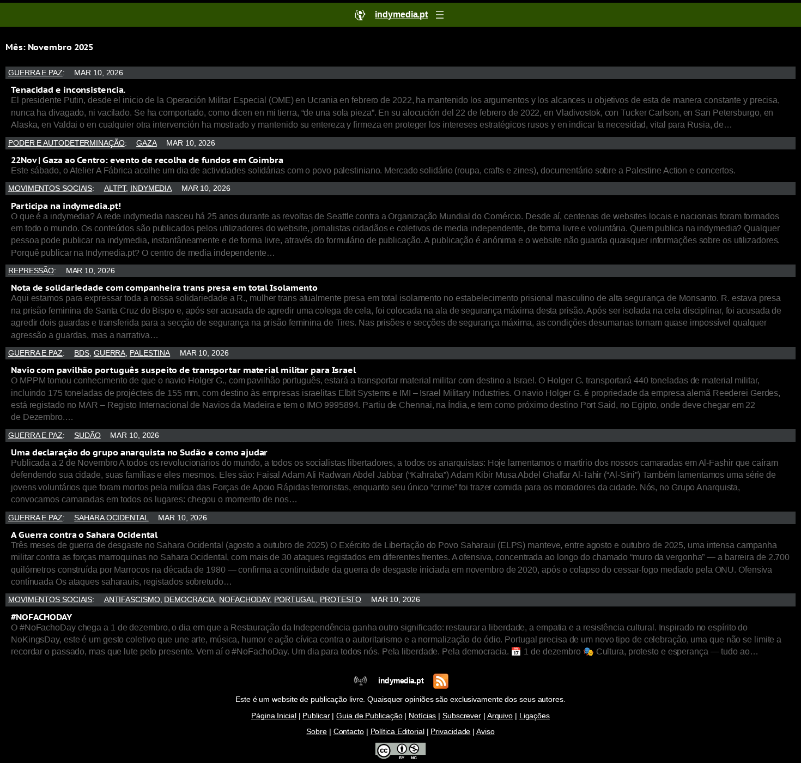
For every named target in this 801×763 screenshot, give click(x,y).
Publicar (316, 716)
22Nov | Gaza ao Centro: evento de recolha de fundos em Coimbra (147, 160)
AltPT (115, 188)
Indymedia (151, 188)
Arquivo (500, 716)
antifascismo (132, 600)
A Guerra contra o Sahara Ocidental (84, 534)
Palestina (150, 353)
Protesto (340, 600)
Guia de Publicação (369, 716)
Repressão (31, 271)
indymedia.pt (400, 681)
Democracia (189, 600)
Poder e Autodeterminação (66, 143)
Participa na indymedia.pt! (65, 206)
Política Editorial (397, 732)
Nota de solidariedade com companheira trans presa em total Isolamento (164, 287)
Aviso (485, 732)
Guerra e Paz (35, 73)
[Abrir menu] (439, 14)
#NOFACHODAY (41, 617)
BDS (81, 353)
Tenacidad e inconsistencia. (68, 89)
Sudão (87, 435)
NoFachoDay (244, 600)
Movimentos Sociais (50, 188)
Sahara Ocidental (111, 518)
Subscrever (461, 716)
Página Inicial (273, 716)
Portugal (294, 600)
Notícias (422, 716)
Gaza (146, 143)
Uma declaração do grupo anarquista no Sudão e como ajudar (139, 452)
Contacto (348, 732)
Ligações (534, 716)
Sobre (316, 732)
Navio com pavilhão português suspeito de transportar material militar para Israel (183, 370)
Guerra (109, 353)
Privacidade (450, 732)
